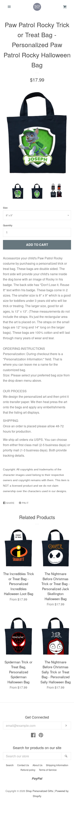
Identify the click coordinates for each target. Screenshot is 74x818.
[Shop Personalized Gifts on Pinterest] (40, 735)
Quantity (7, 225)
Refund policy (28, 769)
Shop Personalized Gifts (39, 791)
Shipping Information (57, 765)
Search (10, 765)
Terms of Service (48, 769)
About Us (37, 765)
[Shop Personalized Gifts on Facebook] (33, 735)
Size (5, 207)
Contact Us (23, 765)
